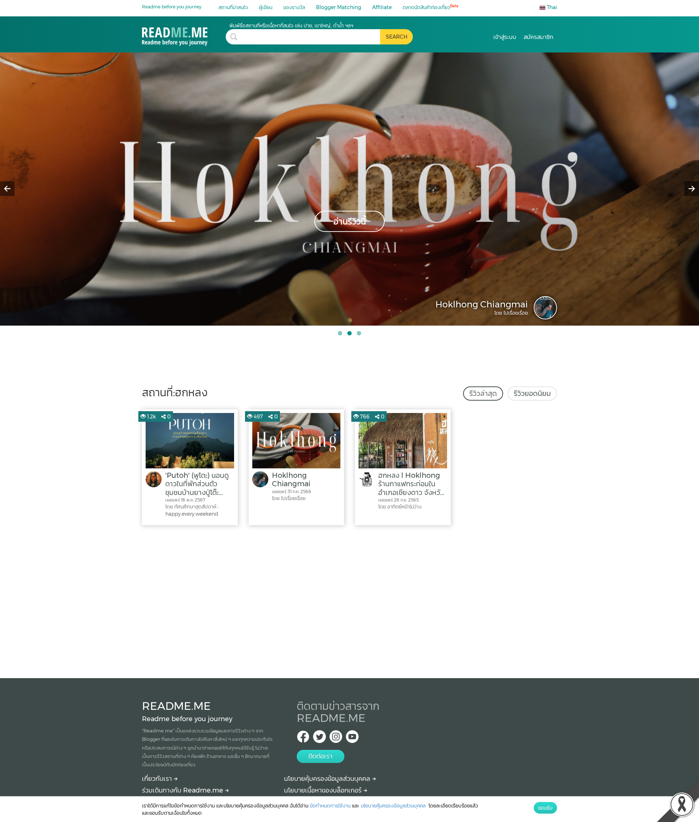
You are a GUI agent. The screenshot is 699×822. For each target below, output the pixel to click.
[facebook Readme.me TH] (303, 739)
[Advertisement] (349, 600)
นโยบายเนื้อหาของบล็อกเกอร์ (323, 790)
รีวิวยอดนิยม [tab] (532, 393)
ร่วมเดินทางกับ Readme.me (183, 790)
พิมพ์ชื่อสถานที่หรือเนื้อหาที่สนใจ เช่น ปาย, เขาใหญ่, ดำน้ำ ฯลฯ (291, 25)
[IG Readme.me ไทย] (335, 739)
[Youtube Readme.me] (352, 739)
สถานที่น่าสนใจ (233, 7)
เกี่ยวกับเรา (158, 779)
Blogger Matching (338, 7)
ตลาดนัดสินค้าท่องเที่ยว (430, 7)
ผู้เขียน (265, 7)
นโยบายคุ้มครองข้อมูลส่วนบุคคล (328, 779)
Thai (551, 7)
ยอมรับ (545, 808)
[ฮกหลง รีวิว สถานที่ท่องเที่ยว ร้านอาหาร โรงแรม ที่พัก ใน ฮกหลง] (184, 34)
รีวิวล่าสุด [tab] (483, 393)
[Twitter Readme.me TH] (319, 739)
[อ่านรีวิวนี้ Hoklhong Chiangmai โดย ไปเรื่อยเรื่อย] (349, 188)
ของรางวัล (294, 7)
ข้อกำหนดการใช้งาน (330, 805)
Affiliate (382, 7)
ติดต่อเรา (320, 756)
